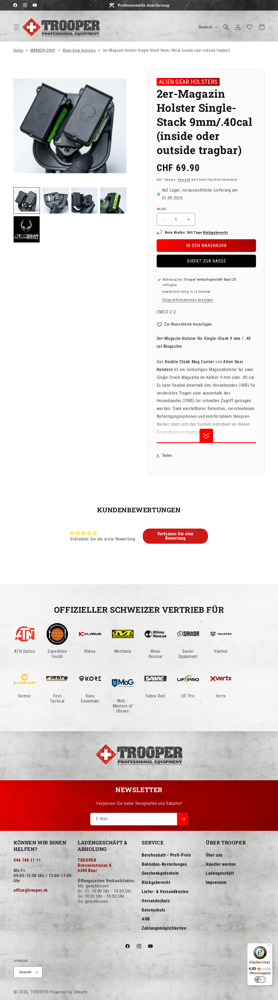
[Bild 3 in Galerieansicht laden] (84, 201)
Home (19, 50)
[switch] (260, 979)
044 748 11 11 (27, 860)
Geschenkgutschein (160, 873)
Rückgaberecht (215, 232)
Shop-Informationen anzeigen (187, 300)
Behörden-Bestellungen (164, 864)
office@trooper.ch (31, 890)
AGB (146, 919)
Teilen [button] (167, 455)
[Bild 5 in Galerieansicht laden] (27, 229)
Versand (184, 180)
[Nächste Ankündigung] (187, 5)
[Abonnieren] (182, 819)
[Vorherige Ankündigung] (91, 5)
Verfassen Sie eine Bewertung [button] (175, 536)
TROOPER (39, 992)
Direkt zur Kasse (206, 261)
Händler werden (221, 864)
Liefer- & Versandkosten (165, 891)
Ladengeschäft (220, 873)
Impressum (216, 882)
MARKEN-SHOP (42, 50)
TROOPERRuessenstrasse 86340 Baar (94, 865)
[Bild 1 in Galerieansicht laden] (27, 201)
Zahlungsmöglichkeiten (164, 928)
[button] (16, 27)
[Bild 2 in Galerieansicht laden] (55, 201)
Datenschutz (153, 910)
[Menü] (269, 946)
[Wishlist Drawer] (250, 27)
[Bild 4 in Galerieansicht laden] (113, 201)
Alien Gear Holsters (79, 50)
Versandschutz (156, 900)
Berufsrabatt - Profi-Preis (166, 855)
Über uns (214, 855)
